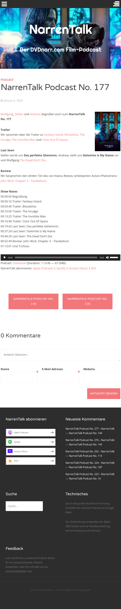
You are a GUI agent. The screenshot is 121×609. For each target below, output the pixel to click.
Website (89, 369)
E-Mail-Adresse (60, 369)
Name (19, 369)
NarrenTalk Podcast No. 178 (87, 301)
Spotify (61, 268)
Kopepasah (84, 589)
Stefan (19, 114)
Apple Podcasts (43, 268)
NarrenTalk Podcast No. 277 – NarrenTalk (90, 428)
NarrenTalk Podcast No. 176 (33, 301)
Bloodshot (71, 134)
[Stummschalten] (107, 257)
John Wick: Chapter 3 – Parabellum (23, 181)
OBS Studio (72, 526)
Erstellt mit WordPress (42, 589)
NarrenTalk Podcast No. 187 (85, 467)
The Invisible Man (23, 140)
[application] (60, 257)
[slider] (114, 257)
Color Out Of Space (54, 140)
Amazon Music (78, 268)
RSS (93, 268)
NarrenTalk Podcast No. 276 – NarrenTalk (90, 440)
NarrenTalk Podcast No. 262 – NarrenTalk (90, 451)
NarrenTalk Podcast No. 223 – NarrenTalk (90, 474)
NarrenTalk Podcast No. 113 (85, 456)
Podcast (7, 80)
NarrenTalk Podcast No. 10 (85, 478)
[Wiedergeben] (4, 257)
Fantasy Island (53, 134)
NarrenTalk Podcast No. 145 (85, 444)
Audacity (80, 530)
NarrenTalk (60, 29)
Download (19, 263)
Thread (38, 562)
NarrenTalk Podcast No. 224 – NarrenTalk (90, 462)
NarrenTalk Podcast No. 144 (85, 433)
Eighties (69, 589)
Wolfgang (7, 114)
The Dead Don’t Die (33, 160)
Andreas (35, 114)
